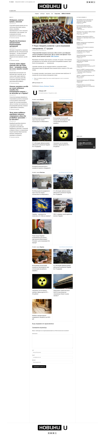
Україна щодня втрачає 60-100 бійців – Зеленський (86, 81)
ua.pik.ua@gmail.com (30, 1)
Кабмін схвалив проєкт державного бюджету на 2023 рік (41, 317)
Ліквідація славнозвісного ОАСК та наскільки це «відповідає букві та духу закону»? (61, 293)
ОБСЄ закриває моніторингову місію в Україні (62, 215)
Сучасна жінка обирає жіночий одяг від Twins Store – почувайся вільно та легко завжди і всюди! (19, 66)
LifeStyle (42, 13)
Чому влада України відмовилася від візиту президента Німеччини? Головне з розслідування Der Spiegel (41, 239)
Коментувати (34, 333)
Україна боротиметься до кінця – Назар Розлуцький (85, 56)
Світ (52, 13)
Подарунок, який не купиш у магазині (17, 20)
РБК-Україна (54, 56)
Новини (37, 13)
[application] (86, 143)
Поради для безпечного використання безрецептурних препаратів (18, 43)
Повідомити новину (20, 1)
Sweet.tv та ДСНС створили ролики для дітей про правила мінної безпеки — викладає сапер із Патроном (86, 71)
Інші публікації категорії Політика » (66, 172)
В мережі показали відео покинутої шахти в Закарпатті (41, 167)
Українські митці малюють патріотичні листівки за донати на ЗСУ (86, 65)
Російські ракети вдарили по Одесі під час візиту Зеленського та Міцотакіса (41, 119)
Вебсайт (34, 360)
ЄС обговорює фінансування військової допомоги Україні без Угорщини (41, 144)
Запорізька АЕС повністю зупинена (85, 47)
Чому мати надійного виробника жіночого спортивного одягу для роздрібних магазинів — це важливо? (18, 116)
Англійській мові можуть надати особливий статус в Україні (84, 51)
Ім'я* (33, 350)
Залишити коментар (14, 37)
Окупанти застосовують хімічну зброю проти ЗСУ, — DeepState (61, 144)
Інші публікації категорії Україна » (66, 246)
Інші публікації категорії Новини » (66, 99)
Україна (48, 13)
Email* (33, 355)
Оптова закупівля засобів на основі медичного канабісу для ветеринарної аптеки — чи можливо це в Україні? (19, 90)
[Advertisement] (87, 112)
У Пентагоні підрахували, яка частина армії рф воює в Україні (86, 60)
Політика (46, 86)
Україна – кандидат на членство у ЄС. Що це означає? (41, 215)
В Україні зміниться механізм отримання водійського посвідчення (86, 85)
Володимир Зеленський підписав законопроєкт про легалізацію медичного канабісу (61, 120)
